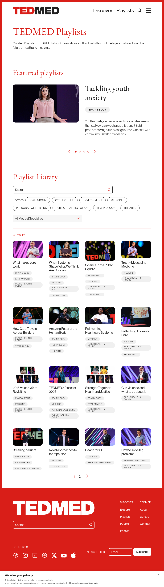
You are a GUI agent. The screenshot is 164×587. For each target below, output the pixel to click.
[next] (95, 152)
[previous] (69, 152)
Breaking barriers (24, 450)
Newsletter (96, 551)
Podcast (125, 531)
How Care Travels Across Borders (25, 330)
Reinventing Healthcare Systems (99, 330)
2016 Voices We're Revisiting (25, 390)
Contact (145, 524)
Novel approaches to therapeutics (63, 452)
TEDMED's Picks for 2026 (62, 390)
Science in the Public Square (99, 267)
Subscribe (142, 552)
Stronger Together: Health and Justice (98, 390)
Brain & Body (97, 109)
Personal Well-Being (31, 207)
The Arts (130, 207)
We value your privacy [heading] (19, 575)
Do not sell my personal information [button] (84, 583)
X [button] (158, 574)
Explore (125, 509)
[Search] (109, 189)
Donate (144, 516)
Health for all (93, 450)
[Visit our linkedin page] (35, 555)
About (144, 509)
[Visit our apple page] (73, 555)
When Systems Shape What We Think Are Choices (64, 266)
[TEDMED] (36, 11)
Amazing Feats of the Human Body (63, 330)
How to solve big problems (132, 452)
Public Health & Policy (72, 207)
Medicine (117, 200)
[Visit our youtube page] (64, 555)
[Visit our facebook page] (16, 555)
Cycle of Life (64, 200)
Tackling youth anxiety (107, 93)
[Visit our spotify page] (44, 555)
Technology (106, 207)
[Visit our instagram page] (25, 555)
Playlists (125, 10)
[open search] (140, 10)
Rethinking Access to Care (135, 333)
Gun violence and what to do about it (133, 390)
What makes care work (24, 264)
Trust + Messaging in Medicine (135, 264)
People (124, 524)
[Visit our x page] (54, 555)
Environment (92, 200)
